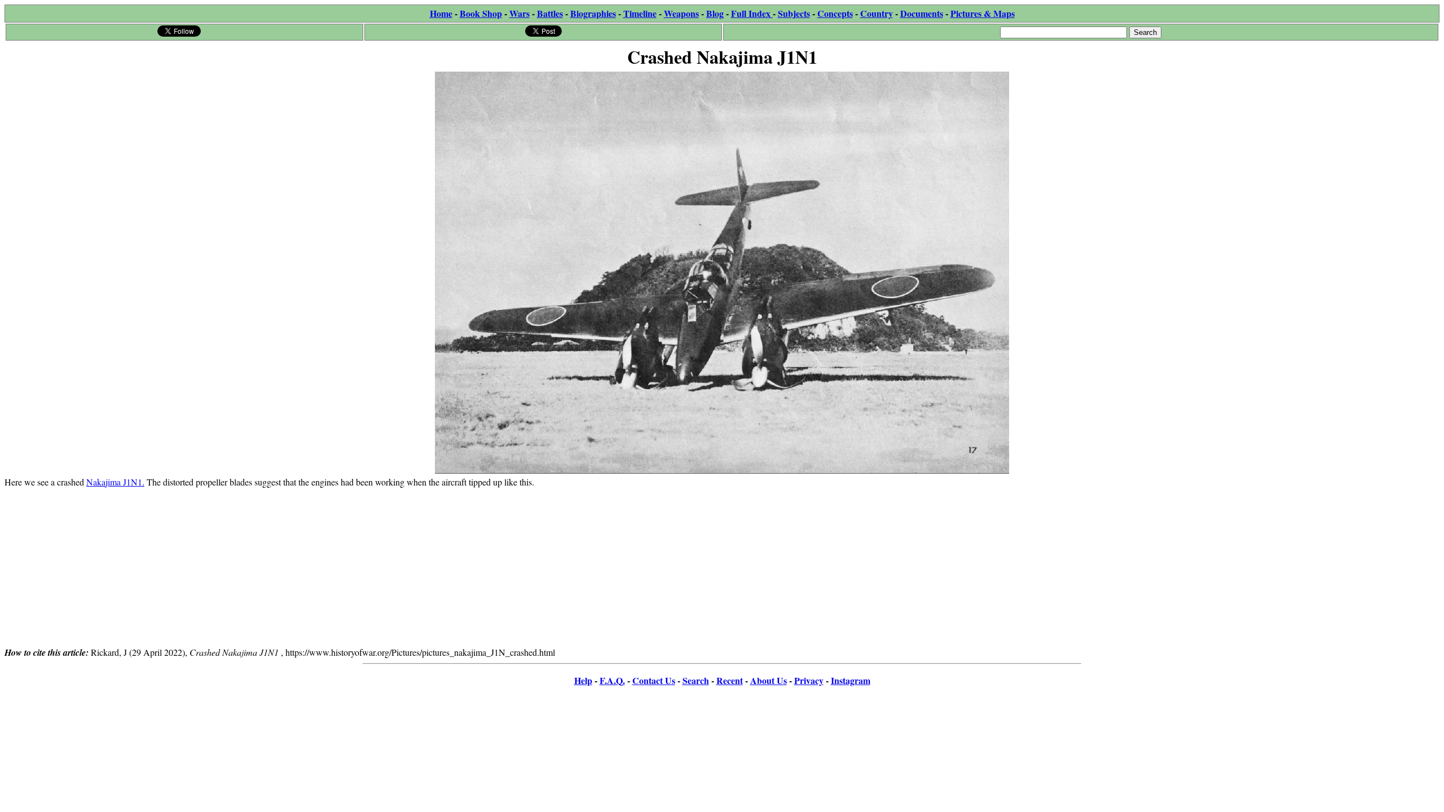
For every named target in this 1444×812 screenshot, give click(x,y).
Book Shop (481, 13)
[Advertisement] (722, 567)
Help (583, 680)
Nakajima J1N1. (115, 482)
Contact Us (653, 680)
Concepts (835, 13)
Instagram (850, 680)
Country (876, 13)
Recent (729, 680)
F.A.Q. (612, 680)
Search (696, 680)
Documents (921, 13)
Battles (550, 13)
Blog (715, 13)
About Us (768, 680)
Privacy (809, 680)
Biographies (593, 13)
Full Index (752, 13)
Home (441, 13)
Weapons (681, 13)
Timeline (640, 13)
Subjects (794, 13)
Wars (519, 13)
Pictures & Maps (982, 13)
